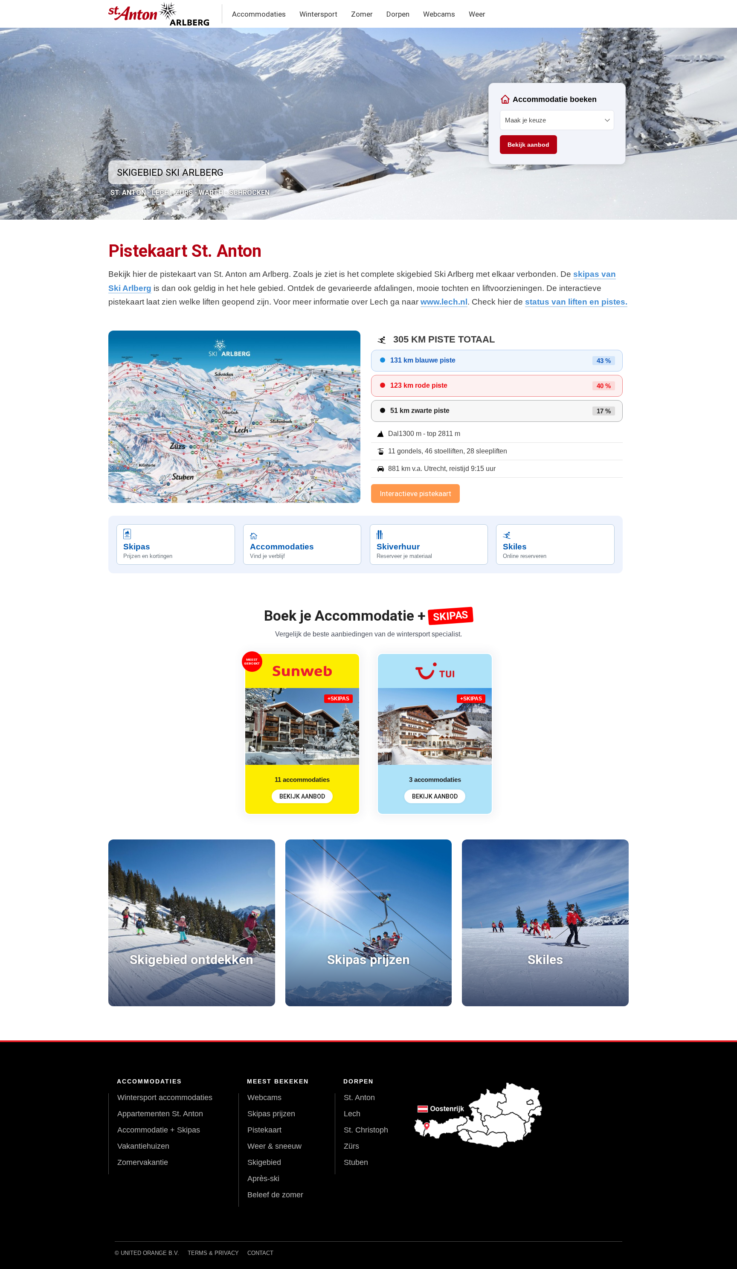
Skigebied (264, 1162)
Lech (352, 1113)
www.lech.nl (444, 301)
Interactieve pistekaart (415, 493)
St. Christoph (366, 1130)
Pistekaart (264, 1130)
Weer (477, 14)
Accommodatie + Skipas (158, 1130)
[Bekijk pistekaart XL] (234, 417)
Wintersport (318, 14)
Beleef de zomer (275, 1195)
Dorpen (397, 14)
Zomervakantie (142, 1162)
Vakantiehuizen (143, 1146)
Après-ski (263, 1178)
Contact (260, 1253)
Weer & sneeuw (274, 1146)
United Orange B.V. (150, 1253)
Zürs (351, 1146)
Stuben (356, 1162)
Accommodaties (259, 14)
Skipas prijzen (271, 1113)
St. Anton (359, 1097)
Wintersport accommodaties (164, 1097)
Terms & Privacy (213, 1253)
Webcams (439, 14)
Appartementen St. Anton (160, 1113)
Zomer (362, 14)
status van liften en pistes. (576, 301)
